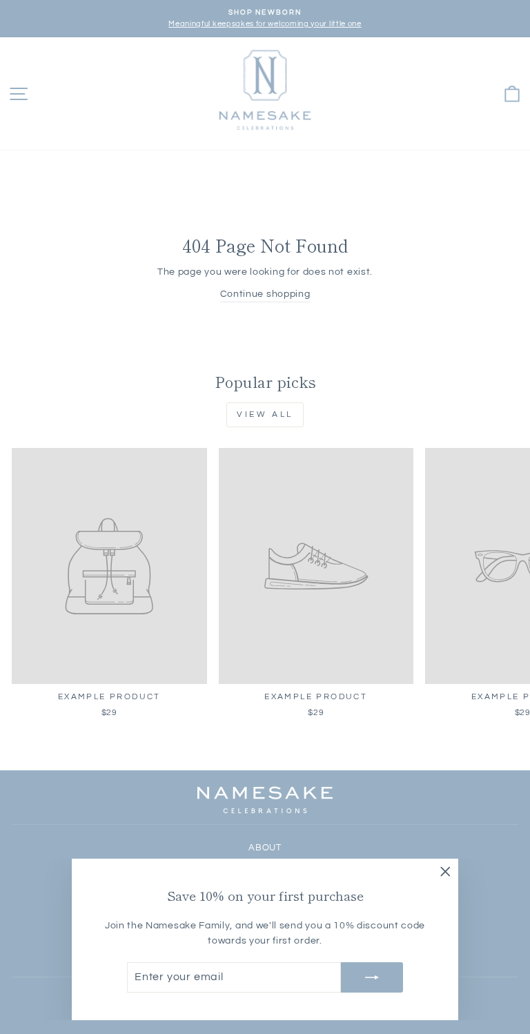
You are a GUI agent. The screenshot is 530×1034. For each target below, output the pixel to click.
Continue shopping (265, 294)
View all (265, 414)
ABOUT (264, 847)
